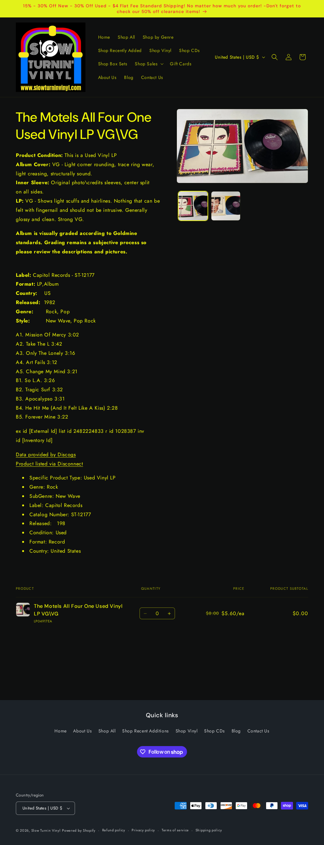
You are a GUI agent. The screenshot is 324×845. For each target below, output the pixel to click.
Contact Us (258, 731)
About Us (82, 731)
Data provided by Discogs (46, 454)
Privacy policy (143, 830)
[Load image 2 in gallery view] (225, 206)
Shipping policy (209, 830)
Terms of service (175, 830)
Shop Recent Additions (145, 731)
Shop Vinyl (187, 731)
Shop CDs (214, 731)
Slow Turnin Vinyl (46, 830)
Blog (236, 731)
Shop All (107, 731)
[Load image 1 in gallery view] (193, 206)
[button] (148, 63)
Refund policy (113, 830)
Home (60, 731)
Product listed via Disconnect (49, 463)
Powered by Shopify (79, 830)
